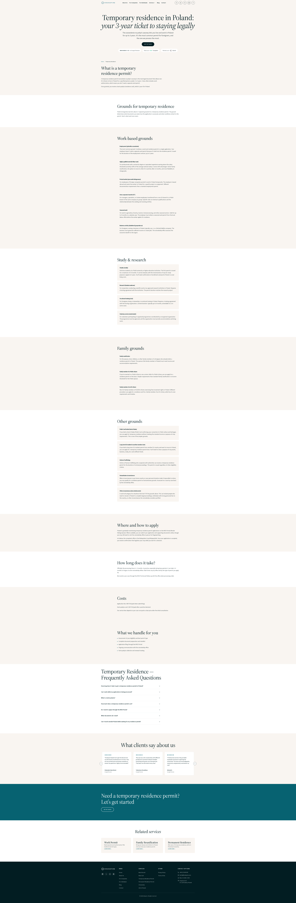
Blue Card (141, 875)
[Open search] (176, 2)
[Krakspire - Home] (108, 3)
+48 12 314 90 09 (184, 872)
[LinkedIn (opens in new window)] (180, 2)
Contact (163, 3)
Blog (158, 3)
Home (102, 61)
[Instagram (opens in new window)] (189, 2)
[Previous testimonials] (101, 763)
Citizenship (142, 885)
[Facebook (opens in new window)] (193, 2)
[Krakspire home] (108, 869)
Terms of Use (161, 875)
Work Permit (142, 872)
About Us (124, 3)
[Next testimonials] (194, 763)
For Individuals (143, 3)
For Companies (133, 3)
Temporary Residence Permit (146, 879)
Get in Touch (148, 44)
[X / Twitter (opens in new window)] (185, 2)
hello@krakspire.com (185, 875)
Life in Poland (142, 888)
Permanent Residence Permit (146, 882)
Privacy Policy (161, 872)
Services (151, 3)
